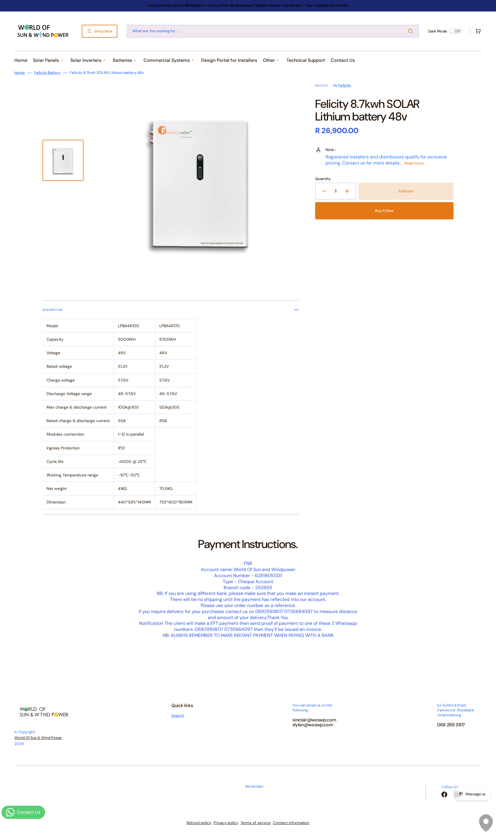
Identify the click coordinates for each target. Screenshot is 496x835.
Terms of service (256, 822)
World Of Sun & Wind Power (38, 737)
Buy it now (384, 210)
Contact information (291, 822)
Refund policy (199, 822)
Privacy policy (226, 822)
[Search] (411, 31)
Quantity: (323, 179)
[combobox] (273, 31)
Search (177, 715)
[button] (477, 31)
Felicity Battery (47, 72)
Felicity (344, 85)
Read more (414, 163)
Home (19, 72)
